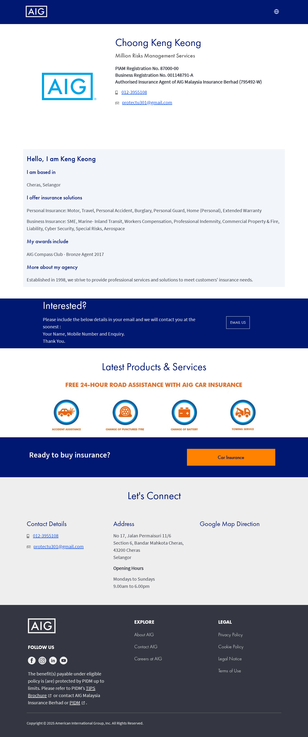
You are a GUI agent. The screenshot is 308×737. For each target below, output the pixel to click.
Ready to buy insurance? (69, 455)
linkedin (53, 660)
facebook (32, 660)
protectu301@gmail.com (147, 102)
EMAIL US (238, 322)
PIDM (77, 702)
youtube (63, 660)
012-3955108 (134, 92)
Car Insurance (231, 457)
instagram (42, 660)
